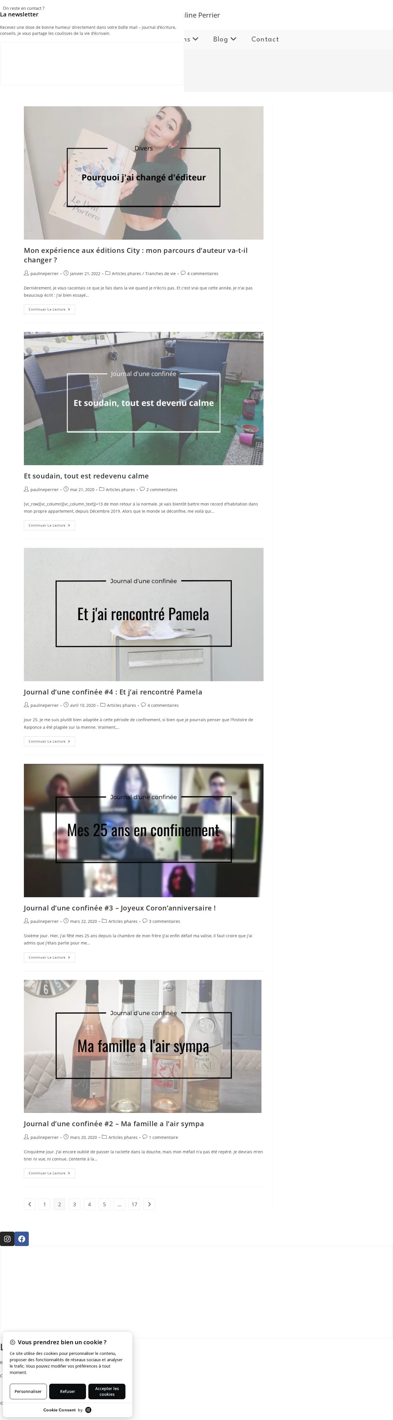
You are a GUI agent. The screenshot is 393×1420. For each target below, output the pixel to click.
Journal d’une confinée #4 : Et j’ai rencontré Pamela (113, 691)
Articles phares (126, 273)
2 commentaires (162, 489)
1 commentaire (163, 1137)
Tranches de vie (160, 273)
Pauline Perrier (196, 15)
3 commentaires (164, 921)
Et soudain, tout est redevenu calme (86, 475)
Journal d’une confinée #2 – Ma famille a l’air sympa (114, 1123)
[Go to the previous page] (29, 1204)
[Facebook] (21, 1239)
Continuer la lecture (52, 307)
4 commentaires (202, 273)
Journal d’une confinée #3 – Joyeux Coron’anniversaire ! (120, 907)
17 (134, 1204)
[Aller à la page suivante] (149, 1204)
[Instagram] (7, 1239)
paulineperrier (44, 273)
